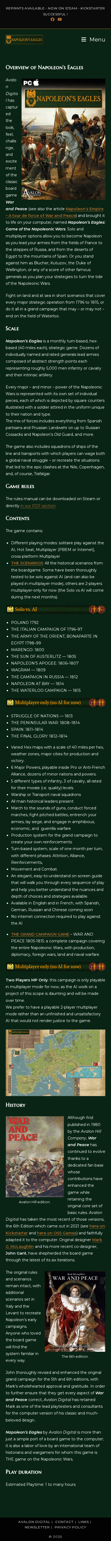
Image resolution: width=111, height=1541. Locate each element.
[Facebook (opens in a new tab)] (52, 19)
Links (83, 1522)
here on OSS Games (57, 1233)
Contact (64, 1522)
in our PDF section (38, 505)
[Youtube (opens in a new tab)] (59, 19)
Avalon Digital (34, 1522)
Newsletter (37, 1527)
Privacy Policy (70, 1527)
